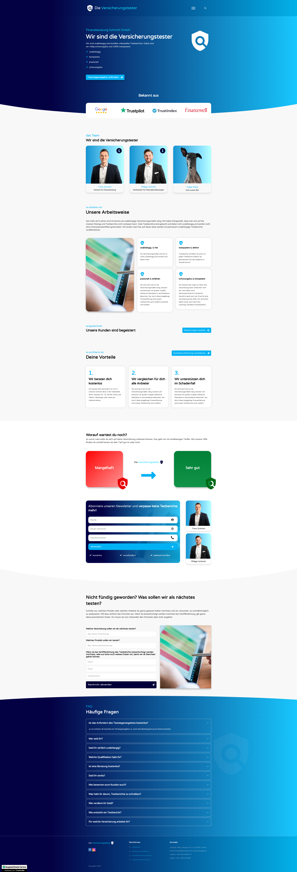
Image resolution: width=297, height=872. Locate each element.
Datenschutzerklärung (140, 851)
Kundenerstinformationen (142, 855)
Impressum (136, 847)
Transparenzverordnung (141, 860)
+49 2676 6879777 (184, 854)
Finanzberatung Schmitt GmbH (108, 30)
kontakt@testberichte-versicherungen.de (190, 851)
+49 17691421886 (183, 858)
